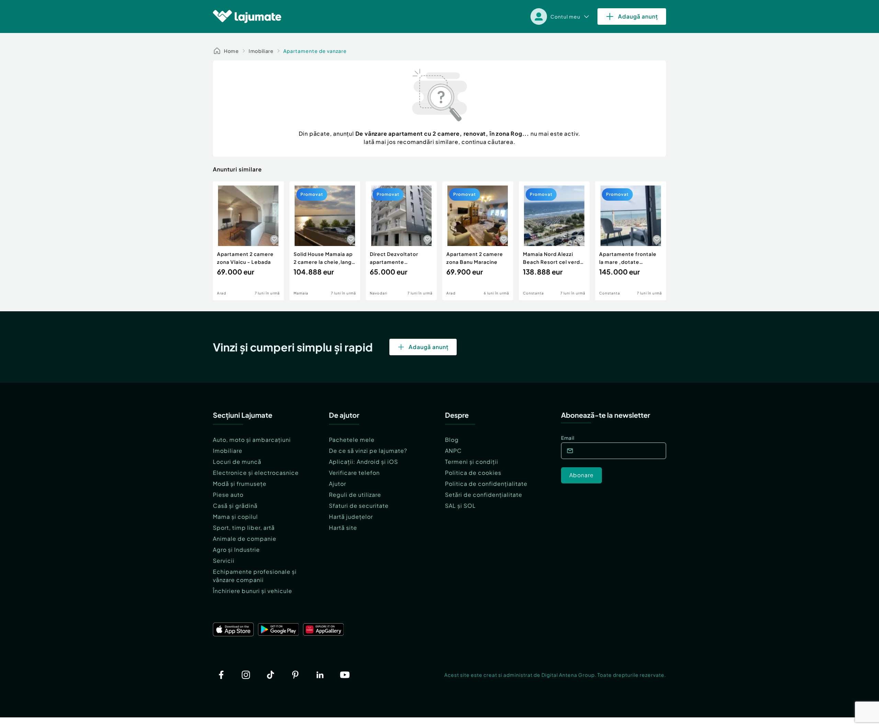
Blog (452, 439)
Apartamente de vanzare (315, 51)
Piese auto (228, 494)
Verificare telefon (354, 472)
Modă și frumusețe (239, 483)
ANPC (453, 450)
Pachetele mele (352, 439)
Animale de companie (244, 538)
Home (231, 51)
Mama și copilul (235, 516)
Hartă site (343, 527)
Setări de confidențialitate (483, 494)
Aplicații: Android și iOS (363, 461)
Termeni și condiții (471, 461)
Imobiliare (261, 51)
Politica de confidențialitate (486, 483)
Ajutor (337, 483)
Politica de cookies (473, 472)
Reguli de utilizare (355, 494)
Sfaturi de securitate (359, 505)
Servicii (224, 560)
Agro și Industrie (236, 549)
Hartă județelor (351, 516)
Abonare (581, 475)
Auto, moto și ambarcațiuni (252, 439)
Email (567, 438)
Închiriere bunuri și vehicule (252, 590)
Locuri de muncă (237, 461)
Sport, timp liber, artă (244, 527)
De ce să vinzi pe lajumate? (368, 450)
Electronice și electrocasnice (256, 472)
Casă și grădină (235, 505)
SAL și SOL (460, 505)
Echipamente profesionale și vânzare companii (255, 575)
